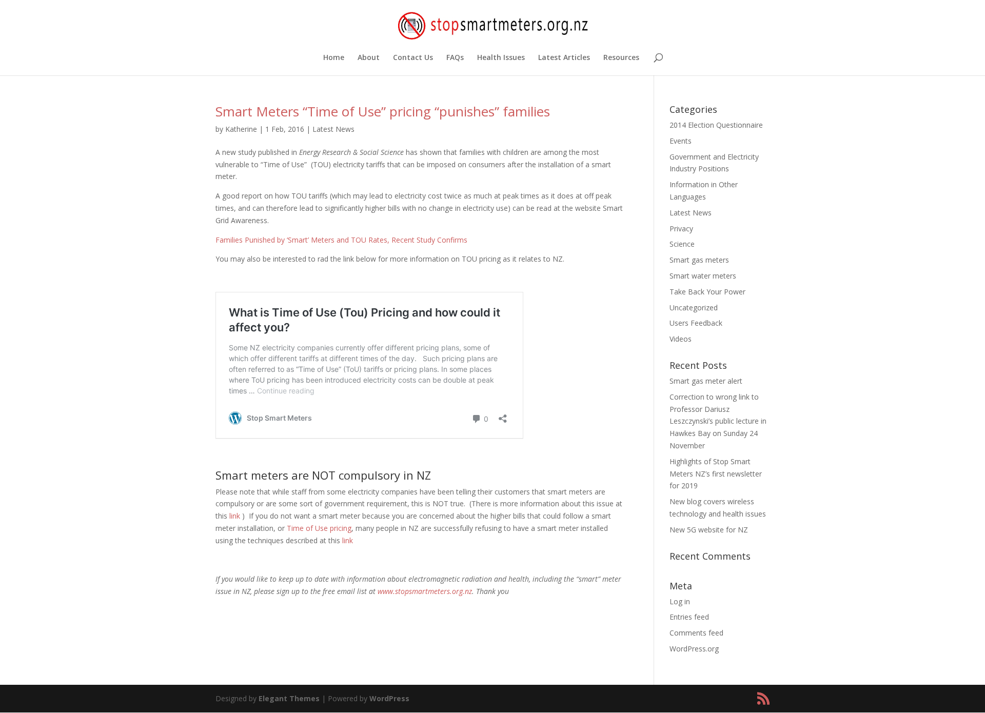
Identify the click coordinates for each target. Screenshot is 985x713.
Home (333, 58)
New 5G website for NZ (708, 529)
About (369, 58)
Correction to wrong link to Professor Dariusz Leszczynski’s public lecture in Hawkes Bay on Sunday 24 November (717, 421)
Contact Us (413, 58)
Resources (621, 58)
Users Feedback (695, 323)
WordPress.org (694, 648)
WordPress (389, 698)
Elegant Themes (289, 698)
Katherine (241, 129)
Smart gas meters (699, 260)
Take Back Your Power (707, 291)
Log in (679, 601)
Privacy (681, 228)
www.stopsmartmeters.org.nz (425, 591)
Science (682, 244)
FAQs (455, 58)
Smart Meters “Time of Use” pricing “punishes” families (382, 111)
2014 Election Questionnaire (716, 125)
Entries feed (689, 617)
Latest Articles (564, 58)
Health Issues (501, 58)
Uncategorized (693, 307)
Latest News (333, 129)
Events (680, 141)
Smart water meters (702, 276)
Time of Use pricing (319, 528)
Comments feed (696, 633)
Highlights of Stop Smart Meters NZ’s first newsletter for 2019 (715, 474)
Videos (680, 339)
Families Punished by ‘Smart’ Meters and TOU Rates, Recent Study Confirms (341, 240)
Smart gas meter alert (705, 381)
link (235, 516)
